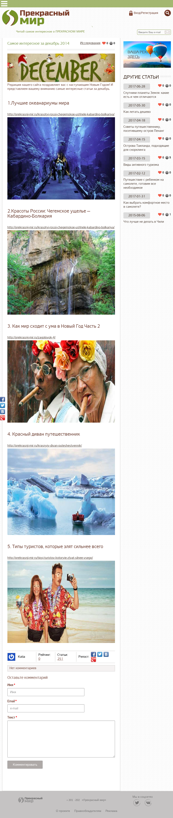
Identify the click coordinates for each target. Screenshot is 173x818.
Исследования (90, 43)
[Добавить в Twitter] (99, 654)
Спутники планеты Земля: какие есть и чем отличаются (146, 95)
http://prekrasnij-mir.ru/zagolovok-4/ (31, 338)
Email (11, 701)
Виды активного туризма (141, 165)
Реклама (111, 811)
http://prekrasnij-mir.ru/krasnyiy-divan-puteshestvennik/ (44, 446)
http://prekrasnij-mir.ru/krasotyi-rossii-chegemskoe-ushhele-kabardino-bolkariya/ (61, 114)
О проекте (63, 811)
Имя (10, 685)
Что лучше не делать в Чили (143, 222)
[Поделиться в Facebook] (93, 654)
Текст (11, 718)
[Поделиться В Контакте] (106, 654)
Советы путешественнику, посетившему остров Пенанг (143, 129)
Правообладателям (87, 811)
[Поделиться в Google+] (93, 659)
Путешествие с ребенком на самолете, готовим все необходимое (143, 184)
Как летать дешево (137, 112)
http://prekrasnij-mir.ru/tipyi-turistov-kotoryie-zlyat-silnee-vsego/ (50, 558)
